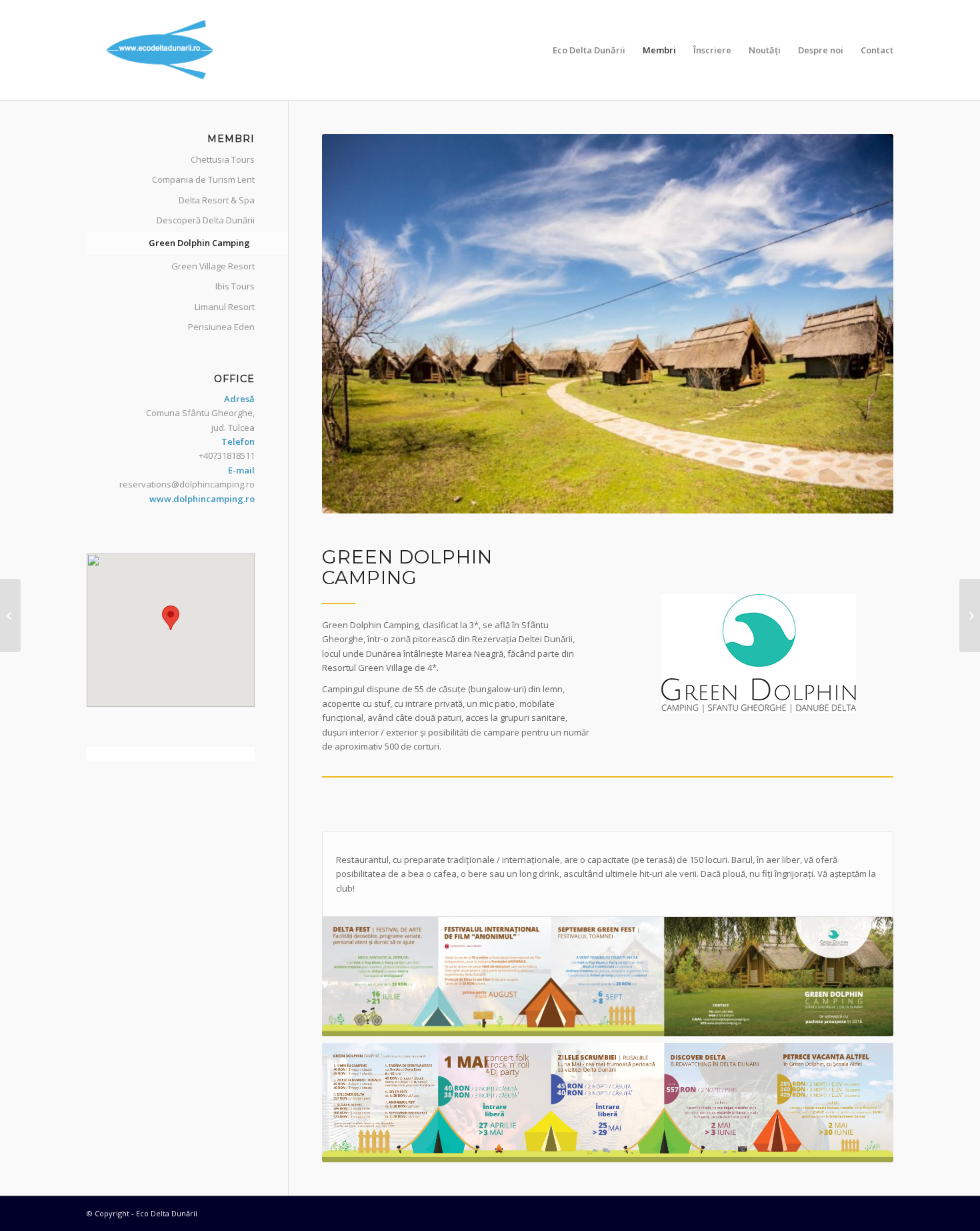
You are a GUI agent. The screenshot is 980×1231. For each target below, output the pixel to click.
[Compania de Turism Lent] (10, 615)
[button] (170, 617)
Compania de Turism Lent (203, 179)
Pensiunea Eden (221, 327)
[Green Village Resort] (969, 615)
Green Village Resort (213, 266)
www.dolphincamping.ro (202, 499)
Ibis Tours (235, 286)
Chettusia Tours (223, 159)
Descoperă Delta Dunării (206, 220)
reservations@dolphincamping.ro (187, 484)
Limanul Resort (225, 307)
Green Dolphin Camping (199, 243)
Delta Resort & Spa (217, 200)
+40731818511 (227, 455)
